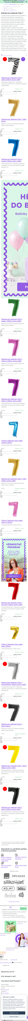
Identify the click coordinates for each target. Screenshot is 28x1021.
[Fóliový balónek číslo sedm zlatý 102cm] (14, 632)
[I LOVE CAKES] (18, 876)
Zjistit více (20, 923)
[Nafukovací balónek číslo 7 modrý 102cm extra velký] (14, 147)
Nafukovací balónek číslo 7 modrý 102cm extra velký (11, 160)
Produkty (9, 6)
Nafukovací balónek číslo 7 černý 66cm (11, 725)
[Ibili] (6, 876)
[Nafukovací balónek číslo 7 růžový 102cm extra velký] (14, 347)
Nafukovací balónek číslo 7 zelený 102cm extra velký (11, 320)
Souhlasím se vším (14, 1013)
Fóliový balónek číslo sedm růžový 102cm (12, 521)
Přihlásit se (23, 908)
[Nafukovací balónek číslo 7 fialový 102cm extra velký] (14, 387)
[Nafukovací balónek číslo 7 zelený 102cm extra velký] (14, 307)
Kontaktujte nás (10, 949)
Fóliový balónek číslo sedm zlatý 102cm (12, 645)
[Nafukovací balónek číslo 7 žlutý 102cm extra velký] (14, 754)
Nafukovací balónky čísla (10, 9)
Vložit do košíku (17, 91)
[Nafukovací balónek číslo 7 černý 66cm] (14, 712)
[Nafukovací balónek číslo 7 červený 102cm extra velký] (14, 591)
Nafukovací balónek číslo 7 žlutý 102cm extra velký (14, 767)
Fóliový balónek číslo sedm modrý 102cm (12, 442)
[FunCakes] (21, 895)
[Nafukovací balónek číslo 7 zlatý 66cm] (14, 107)
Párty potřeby (17, 6)
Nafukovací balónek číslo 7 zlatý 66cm (13, 120)
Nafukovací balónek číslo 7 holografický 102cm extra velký (13, 683)
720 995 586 (5, 993)
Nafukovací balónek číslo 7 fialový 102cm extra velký (11, 400)
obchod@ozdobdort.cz (6, 962)
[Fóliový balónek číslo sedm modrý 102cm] (14, 429)
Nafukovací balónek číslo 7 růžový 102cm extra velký (11, 360)
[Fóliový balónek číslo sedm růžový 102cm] (14, 508)
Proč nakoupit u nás (8, 976)
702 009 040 (5, 989)
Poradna (17, 981)
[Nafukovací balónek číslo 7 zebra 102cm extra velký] (14, 66)
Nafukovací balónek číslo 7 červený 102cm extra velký (11, 604)
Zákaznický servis (7, 972)
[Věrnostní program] (14, 559)
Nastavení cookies (14, 1016)
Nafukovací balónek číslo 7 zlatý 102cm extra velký (13, 480)
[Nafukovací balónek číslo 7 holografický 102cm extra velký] (14, 670)
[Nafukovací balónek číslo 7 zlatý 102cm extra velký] (14, 467)
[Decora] (10, 895)
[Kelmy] (8, 888)
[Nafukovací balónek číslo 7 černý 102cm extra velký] (14, 795)
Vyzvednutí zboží (7, 981)
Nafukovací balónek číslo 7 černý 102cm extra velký (11, 808)
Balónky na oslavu (9, 8)
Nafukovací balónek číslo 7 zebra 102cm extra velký (11, 79)
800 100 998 (14, 959)
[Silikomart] (14, 882)
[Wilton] (21, 888)
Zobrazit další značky (14, 901)
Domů (3, 6)
